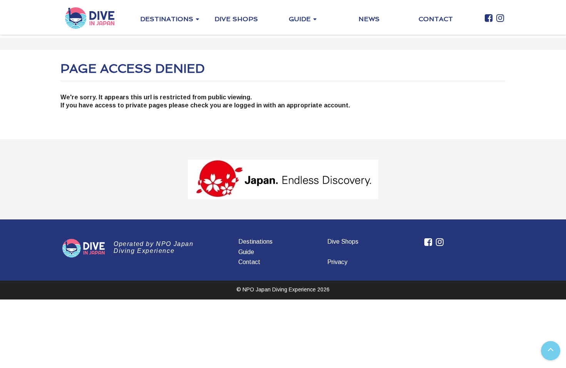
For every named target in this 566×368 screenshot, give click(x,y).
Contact (249, 262)
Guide (246, 252)
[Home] (90, 17)
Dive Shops (342, 241)
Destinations (255, 241)
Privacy (337, 262)
